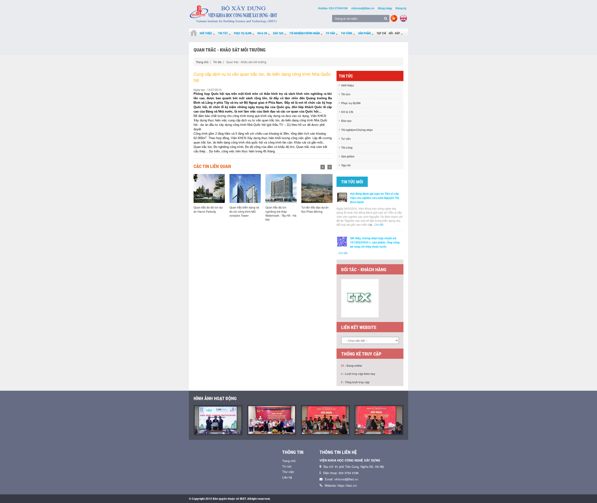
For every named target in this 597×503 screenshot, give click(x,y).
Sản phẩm (364, 33)
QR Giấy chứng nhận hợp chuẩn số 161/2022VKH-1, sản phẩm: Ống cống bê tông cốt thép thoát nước (374, 242)
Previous (322, 167)
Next (329, 167)
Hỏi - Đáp (394, 33)
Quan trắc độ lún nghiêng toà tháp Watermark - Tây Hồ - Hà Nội (280, 213)
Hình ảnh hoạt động (215, 416)
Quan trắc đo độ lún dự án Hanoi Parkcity (208, 209)
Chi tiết (379, 224)
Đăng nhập (385, 8)
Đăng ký (401, 8)
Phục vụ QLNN (242, 33)
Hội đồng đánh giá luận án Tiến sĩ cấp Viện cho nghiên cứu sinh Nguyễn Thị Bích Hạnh (374, 198)
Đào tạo (278, 33)
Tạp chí (381, 33)
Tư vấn (330, 33)
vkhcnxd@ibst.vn (362, 8)
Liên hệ (287, 495)
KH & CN (262, 33)
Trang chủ (202, 62)
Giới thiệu (206, 33)
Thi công (346, 33)
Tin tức (223, 33)
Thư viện (288, 489)
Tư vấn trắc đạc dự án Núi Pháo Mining (315, 209)
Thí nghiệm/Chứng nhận (304, 33)
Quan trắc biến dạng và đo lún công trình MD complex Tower (244, 211)
